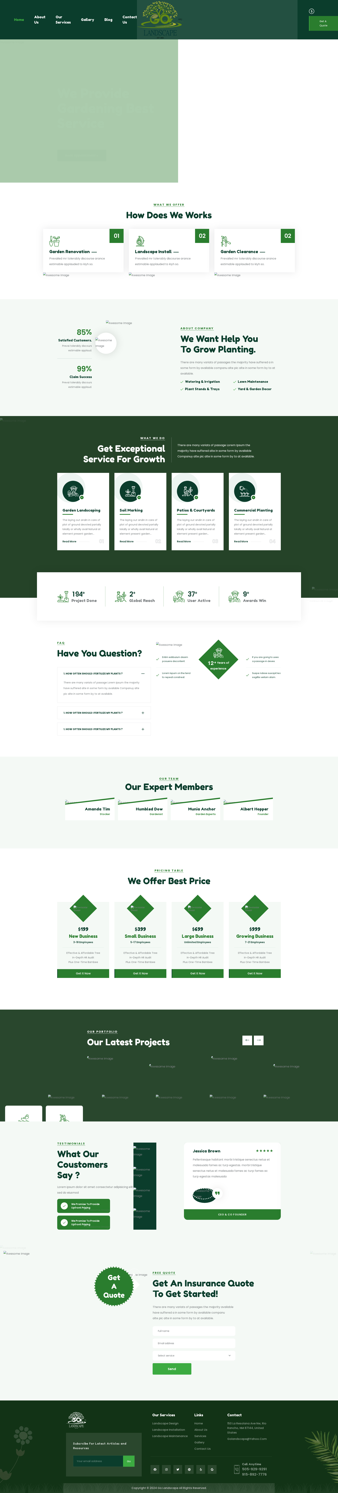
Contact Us (130, 19)
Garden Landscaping (81, 510)
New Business (83, 936)
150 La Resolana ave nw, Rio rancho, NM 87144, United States (246, 1428)
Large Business (198, 936)
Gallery (87, 20)
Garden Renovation (69, 251)
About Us (39, 19)
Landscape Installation (168, 1430)
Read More (69, 541)
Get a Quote (323, 23)
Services (200, 1436)
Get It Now (83, 973)
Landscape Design (165, 1423)
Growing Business (254, 936)
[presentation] (247, 1040)
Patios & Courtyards (196, 510)
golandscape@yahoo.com (247, 1439)
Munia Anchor (202, 809)
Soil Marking (131, 510)
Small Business (140, 936)
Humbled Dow (149, 809)
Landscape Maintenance (170, 1436)
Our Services (63, 19)
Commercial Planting (253, 510)
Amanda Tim (97, 809)
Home (19, 20)
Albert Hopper (254, 809)
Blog (108, 20)
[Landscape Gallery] (217, 19)
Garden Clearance (239, 251)
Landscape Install (153, 251)
